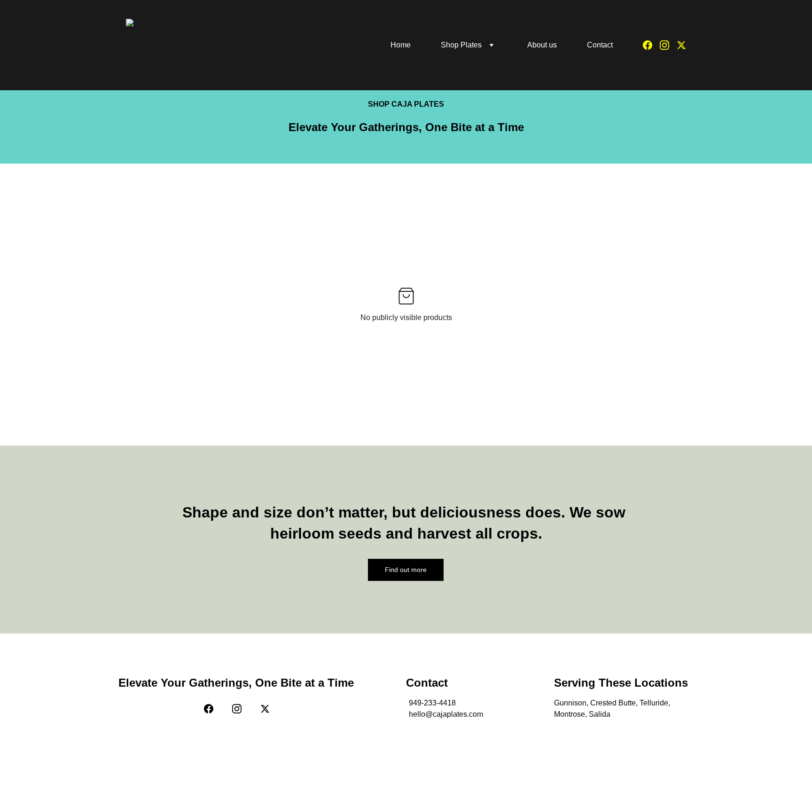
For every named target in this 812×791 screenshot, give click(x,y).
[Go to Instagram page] (668, 45)
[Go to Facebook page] (651, 45)
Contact (600, 45)
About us (542, 45)
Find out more (406, 569)
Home (400, 45)
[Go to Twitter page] (681, 45)
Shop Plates (461, 45)
